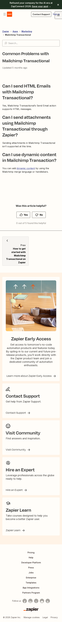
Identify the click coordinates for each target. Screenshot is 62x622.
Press (31, 567)
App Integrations (31, 587)
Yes (26, 214)
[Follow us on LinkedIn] (30, 601)
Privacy (54, 617)
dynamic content (26, 168)
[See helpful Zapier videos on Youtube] (42, 601)
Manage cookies (32, 617)
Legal (45, 617)
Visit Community (16, 449)
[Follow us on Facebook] (24, 601)
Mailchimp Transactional (18, 35)
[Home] (9, 14)
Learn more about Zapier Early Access (29, 376)
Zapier (5, 31)
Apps (15, 31)
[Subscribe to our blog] (48, 601)
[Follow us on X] (36, 601)
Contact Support (16, 413)
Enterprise (31, 577)
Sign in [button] (56, 14)
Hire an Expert (14, 490)
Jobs (31, 572)
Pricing (31, 552)
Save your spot (40, 6)
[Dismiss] (58, 4)
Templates (31, 582)
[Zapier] (31, 609)
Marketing (26, 31)
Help (31, 557)
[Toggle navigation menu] (4, 14)
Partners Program (31, 592)
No (41, 214)
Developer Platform (31, 562)
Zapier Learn (13, 530)
